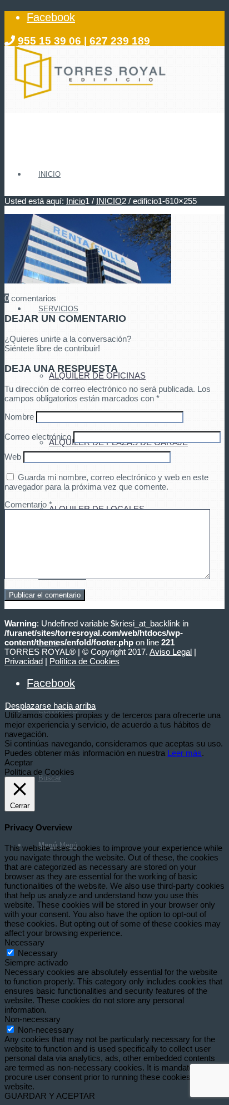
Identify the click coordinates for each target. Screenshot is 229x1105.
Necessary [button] (24, 942)
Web (12, 456)
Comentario (28, 504)
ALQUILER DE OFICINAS (97, 375)
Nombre (19, 416)
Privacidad (23, 661)
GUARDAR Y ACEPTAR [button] (49, 1096)
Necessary (38, 953)
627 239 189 (119, 41)
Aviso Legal (171, 651)
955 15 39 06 (51, 41)
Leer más (184, 753)
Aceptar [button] (18, 762)
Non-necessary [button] (32, 1019)
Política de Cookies (84, 661)
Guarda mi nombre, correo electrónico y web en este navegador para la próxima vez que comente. (106, 481)
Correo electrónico (37, 436)
